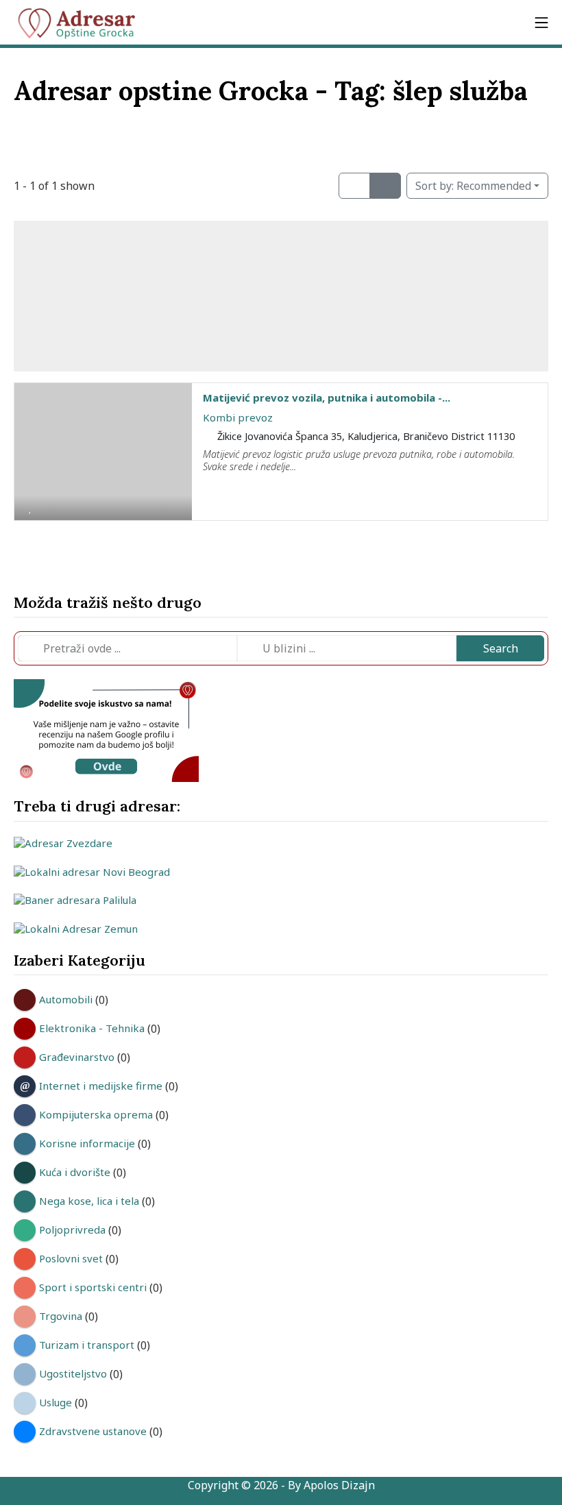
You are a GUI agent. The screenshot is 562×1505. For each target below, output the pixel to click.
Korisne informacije (87, 1143)
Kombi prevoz (238, 417)
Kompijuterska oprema (96, 1114)
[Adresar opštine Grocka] (82, 22)
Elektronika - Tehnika (92, 1028)
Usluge (55, 1402)
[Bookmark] (30, 507)
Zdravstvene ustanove (93, 1431)
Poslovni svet (71, 1258)
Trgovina (60, 1316)
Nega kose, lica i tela (89, 1201)
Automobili (66, 999)
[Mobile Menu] (541, 22)
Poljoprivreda (72, 1229)
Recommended (473, 185)
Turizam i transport (86, 1344)
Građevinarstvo (76, 1057)
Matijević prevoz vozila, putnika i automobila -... (326, 397)
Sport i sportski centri (93, 1287)
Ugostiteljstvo (73, 1373)
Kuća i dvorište (74, 1172)
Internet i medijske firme (100, 1085)
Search (500, 648)
